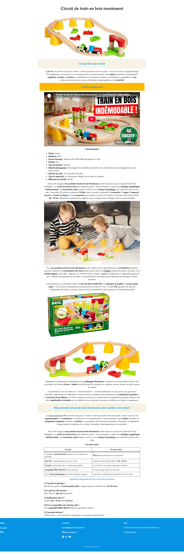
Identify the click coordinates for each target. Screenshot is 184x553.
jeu (60, 424)
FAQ (125, 523)
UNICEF (104, 273)
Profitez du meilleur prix (92, 87)
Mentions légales (130, 532)
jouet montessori (56, 415)
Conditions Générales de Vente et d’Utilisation (141, 527)
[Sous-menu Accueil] (7, 527)
